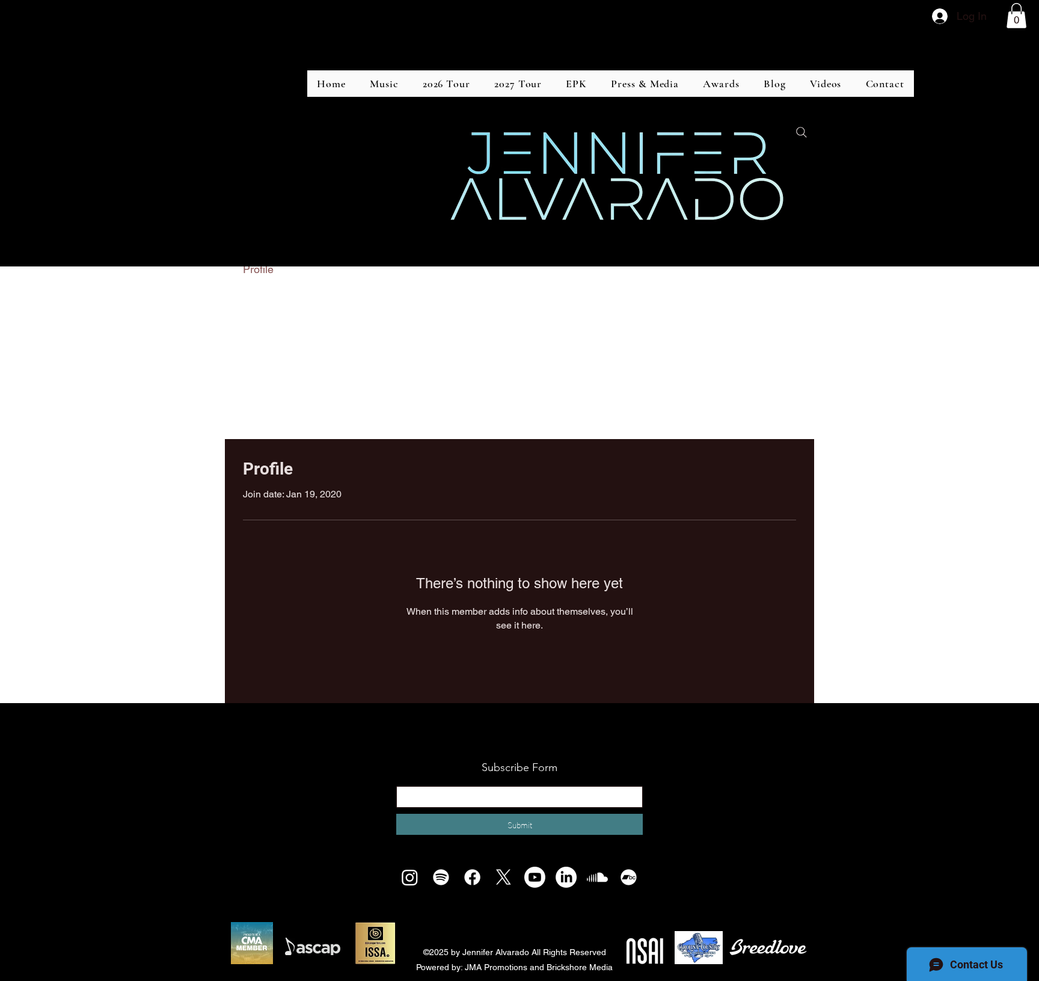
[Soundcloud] (597, 877)
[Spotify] (441, 877)
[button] (1016, 15)
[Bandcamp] (628, 877)
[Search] (801, 132)
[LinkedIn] (566, 877)
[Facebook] (472, 877)
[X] (503, 877)
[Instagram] (409, 877)
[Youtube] (534, 877)
